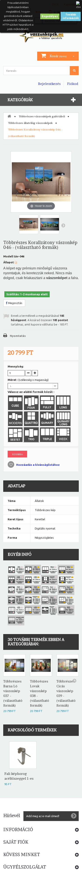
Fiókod (72, 84)
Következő (63, 225)
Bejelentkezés (49, 84)
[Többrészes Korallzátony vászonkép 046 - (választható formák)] (28, 224)
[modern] (15, 419)
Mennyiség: (16, 366)
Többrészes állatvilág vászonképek (30, 123)
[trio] (31, 435)
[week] (63, 435)
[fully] (47, 403)
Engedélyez (50, 16)
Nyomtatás (18, 335)
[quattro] (31, 419)
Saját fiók (15, 842)
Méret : (28, 379)
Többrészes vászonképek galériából (42, 116)
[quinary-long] (63, 419)
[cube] (15, 403)
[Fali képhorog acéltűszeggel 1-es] (23, 755)
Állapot (8, 262)
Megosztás (14, 302)
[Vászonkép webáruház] (41, 35)
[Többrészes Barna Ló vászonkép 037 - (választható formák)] (14, 665)
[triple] (47, 435)
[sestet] (15, 435)
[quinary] (47, 419)
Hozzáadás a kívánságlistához (38, 464)
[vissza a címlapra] (9, 116)
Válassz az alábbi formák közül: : (31, 391)
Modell (8, 256)
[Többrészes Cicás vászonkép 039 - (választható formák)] (67, 665)
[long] (63, 403)
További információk (71, 16)
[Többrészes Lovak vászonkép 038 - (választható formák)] (41, 665)
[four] (31, 403)
